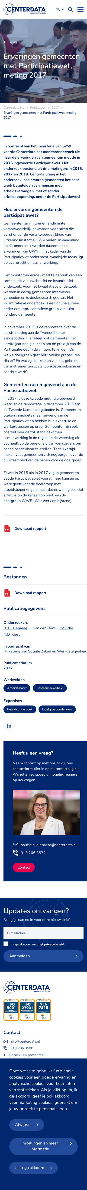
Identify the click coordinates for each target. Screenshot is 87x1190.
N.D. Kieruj (12, 634)
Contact (23, 867)
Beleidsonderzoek (19, 709)
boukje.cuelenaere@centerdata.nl (49, 845)
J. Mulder (65, 628)
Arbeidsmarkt (17, 688)
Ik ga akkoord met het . (39, 944)
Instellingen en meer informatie (40, 1146)
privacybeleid (54, 944)
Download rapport (30, 528)
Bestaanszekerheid (49, 688)
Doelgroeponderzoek (57, 709)
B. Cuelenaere (15, 628)
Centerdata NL (24, 9)
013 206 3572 (33, 852)
